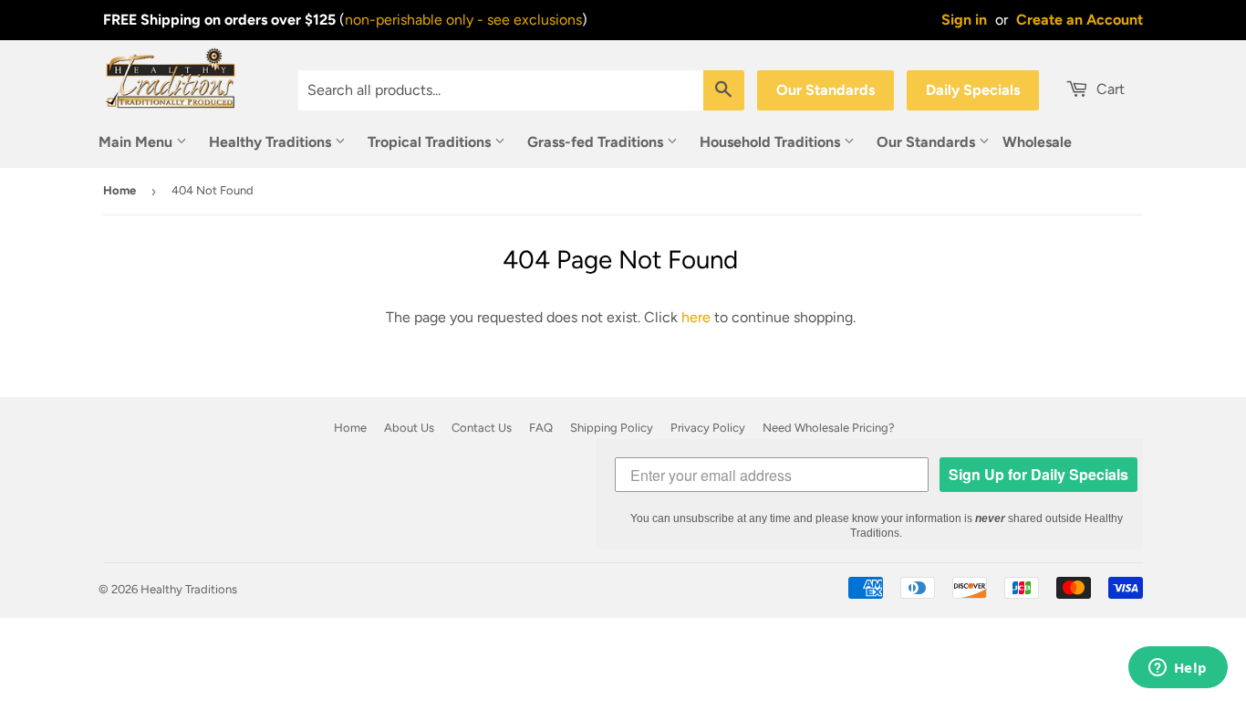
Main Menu (137, 142)
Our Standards (825, 90)
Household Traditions (772, 142)
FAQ (541, 427)
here (696, 317)
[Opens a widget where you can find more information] (1177, 669)
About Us (409, 427)
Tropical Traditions (431, 142)
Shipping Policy (611, 427)
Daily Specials (973, 90)
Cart (1109, 89)
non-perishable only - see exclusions (463, 19)
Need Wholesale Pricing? (829, 427)
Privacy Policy (707, 427)
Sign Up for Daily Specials (1038, 474)
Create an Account (1079, 19)
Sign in (964, 19)
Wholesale (1037, 142)
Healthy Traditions (272, 142)
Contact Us (482, 427)
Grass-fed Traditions (597, 142)
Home (119, 190)
